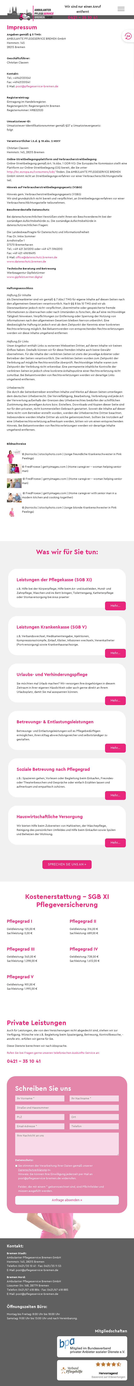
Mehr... (115, 605)
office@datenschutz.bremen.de (36, 257)
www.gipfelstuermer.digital (24, 277)
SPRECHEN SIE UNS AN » (67, 864)
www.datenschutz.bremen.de (26, 261)
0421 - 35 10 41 (83, 17)
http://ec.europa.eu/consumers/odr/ (31, 171)
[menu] (121, 9)
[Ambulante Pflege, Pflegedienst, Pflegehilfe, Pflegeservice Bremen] (30, 12)
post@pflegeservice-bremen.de (37, 86)
